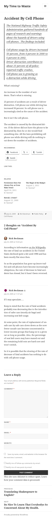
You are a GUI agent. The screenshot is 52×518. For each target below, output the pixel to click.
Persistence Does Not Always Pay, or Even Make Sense (12, 185)
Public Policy (38, 214)
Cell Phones (8, 216)
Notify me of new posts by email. (19, 467)
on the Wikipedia (37, 247)
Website (7, 443)
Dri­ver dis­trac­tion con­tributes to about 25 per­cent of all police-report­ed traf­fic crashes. (24, 65)
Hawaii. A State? (10, 198)
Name (7, 422)
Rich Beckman (25, 214)
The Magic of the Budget (35, 183)
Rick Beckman (16, 238)
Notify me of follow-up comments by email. (23, 463)
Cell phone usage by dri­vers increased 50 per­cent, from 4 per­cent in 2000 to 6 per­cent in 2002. (27, 53)
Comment (9, 389)
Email (7, 432)
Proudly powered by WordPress (16, 515)
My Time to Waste (17, 6)
